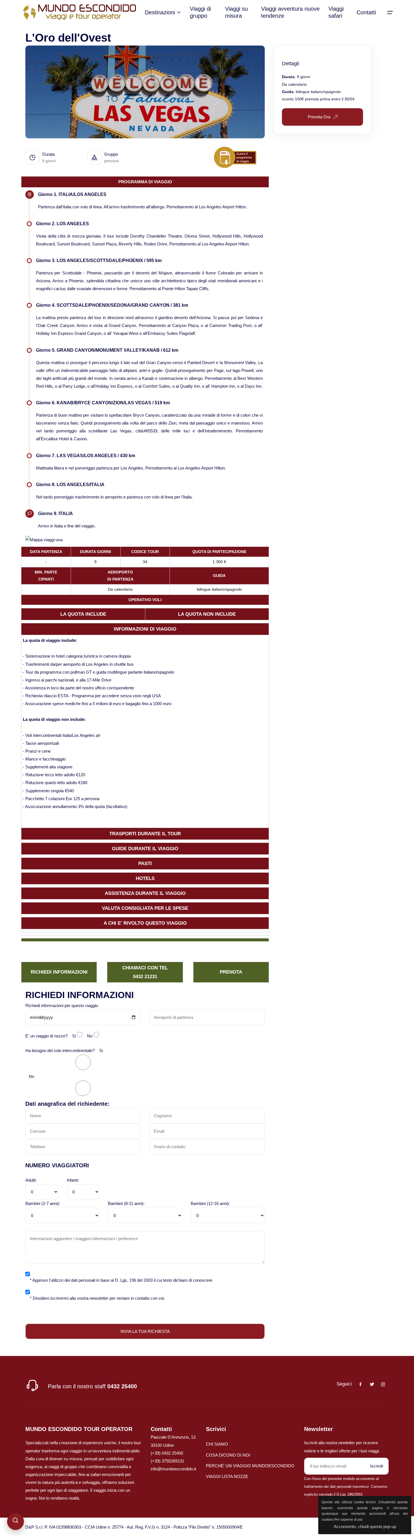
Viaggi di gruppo (200, 12)
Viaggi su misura (236, 12)
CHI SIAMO (217, 1444)
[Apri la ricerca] (15, 1521)
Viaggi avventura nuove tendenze (290, 12)
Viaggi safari (336, 12)
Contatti (366, 12)
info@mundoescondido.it (173, 1468)
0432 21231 (145, 976)
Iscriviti (376, 1466)
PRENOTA (231, 971)
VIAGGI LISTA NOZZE (227, 1476)
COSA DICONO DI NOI (228, 1455)
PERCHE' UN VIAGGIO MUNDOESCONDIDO (250, 1465)
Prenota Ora (319, 116)
